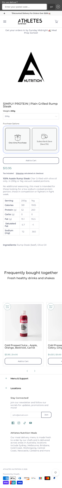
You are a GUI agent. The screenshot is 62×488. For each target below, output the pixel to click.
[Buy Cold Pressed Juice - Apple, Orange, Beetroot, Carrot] (23, 322)
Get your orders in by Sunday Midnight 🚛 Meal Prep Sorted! (31, 31)
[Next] (34, 371)
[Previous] (27, 371)
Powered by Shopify (11, 474)
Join (46, 415)
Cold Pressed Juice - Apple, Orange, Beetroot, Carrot (21, 346)
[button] (57, 7)
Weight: (9, 111)
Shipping (20, 173)
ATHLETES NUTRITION (12, 469)
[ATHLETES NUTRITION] (30, 21)
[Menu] (4, 21)
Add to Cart (31, 160)
